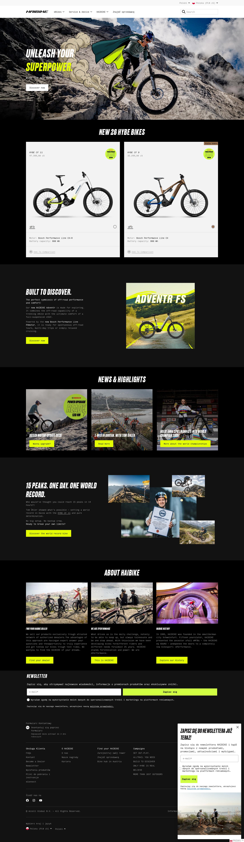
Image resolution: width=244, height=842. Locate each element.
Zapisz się (170, 692)
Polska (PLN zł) (205, 2)
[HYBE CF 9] (171, 193)
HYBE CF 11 (64, 512)
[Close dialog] (237, 727)
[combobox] (199, 11)
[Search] (183, 11)
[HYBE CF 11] (73, 193)
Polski (183, 3)
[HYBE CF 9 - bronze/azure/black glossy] (213, 226)
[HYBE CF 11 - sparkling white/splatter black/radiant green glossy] (114, 226)
